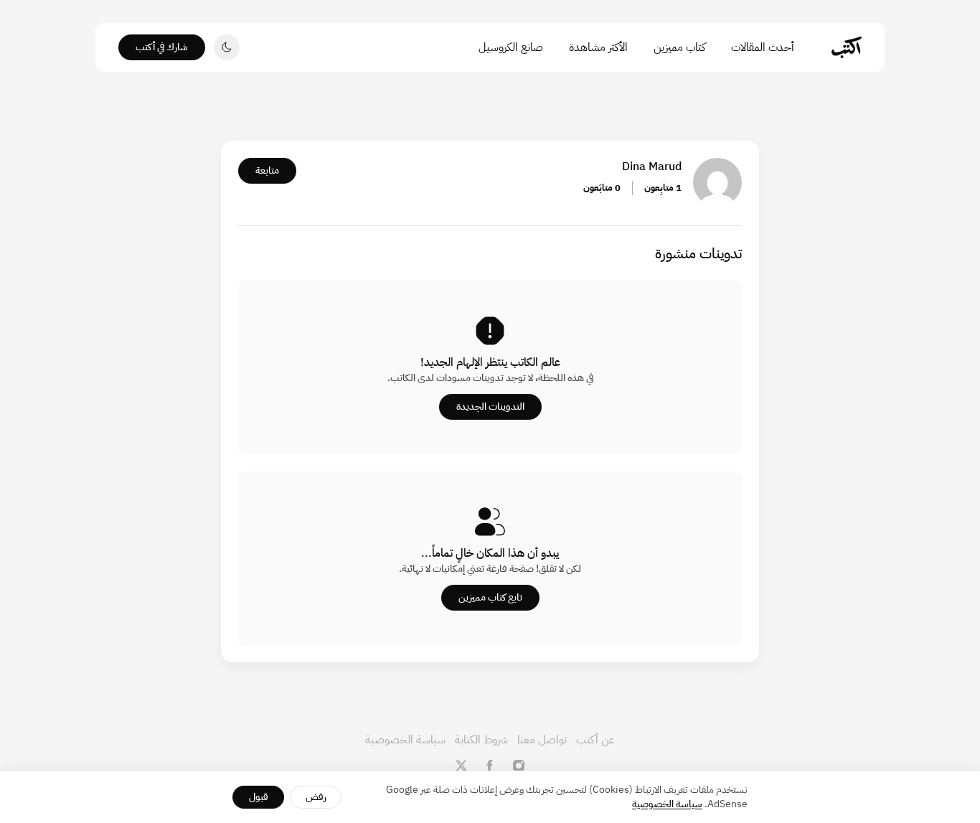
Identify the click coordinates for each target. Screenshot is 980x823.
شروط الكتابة (481, 739)
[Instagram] (518, 765)
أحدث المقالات (762, 47)
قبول (258, 796)
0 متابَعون (602, 187)
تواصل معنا (542, 739)
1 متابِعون (663, 187)
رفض (316, 796)
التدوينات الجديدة (490, 406)
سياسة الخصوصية (405, 739)
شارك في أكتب (162, 47)
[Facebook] (490, 765)
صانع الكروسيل (511, 47)
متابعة (267, 170)
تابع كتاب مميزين (490, 597)
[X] (461, 765)
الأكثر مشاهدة (598, 47)
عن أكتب (595, 739)
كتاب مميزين (679, 47)
